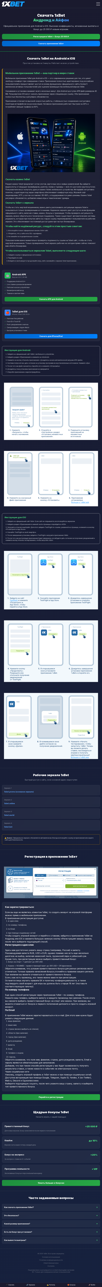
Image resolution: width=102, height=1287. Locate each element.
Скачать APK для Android (51, 299)
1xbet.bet (8, 827)
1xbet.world (9, 815)
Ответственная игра (51, 1263)
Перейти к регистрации (51, 1097)
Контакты (51, 1266)
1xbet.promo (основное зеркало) (19, 792)
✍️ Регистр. (51, 1285)
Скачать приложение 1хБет (51, 43)
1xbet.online (9, 803)
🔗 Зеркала (30, 1285)
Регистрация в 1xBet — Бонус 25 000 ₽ (51, 36)
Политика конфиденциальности (51, 1260)
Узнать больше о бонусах (51, 1183)
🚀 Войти (92, 1285)
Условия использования (51, 1257)
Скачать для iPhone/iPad (51, 336)
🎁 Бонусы (71, 1285)
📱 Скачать (10, 1285)
